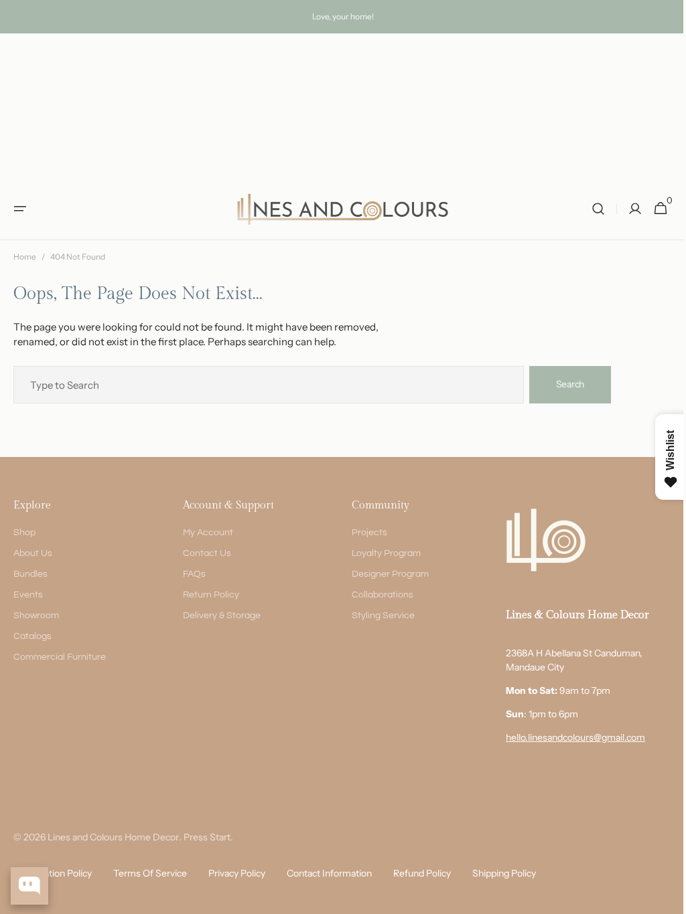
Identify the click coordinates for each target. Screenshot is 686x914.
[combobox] (268, 384)
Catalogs (32, 636)
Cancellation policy (52, 873)
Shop (24, 532)
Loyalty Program (379, 553)
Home (24, 257)
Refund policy (422, 873)
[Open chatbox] (29, 886)
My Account (205, 532)
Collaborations (376, 595)
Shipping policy (504, 873)
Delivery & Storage (218, 615)
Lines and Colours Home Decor (113, 837)
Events (28, 595)
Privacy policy (236, 873)
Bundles (30, 574)
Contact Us (204, 553)
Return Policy (208, 595)
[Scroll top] (660, 898)
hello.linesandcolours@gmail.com (565, 737)
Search (570, 384)
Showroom (36, 615)
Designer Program (383, 574)
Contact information (329, 873)
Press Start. (208, 837)
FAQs (191, 574)
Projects (363, 532)
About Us (32, 553)
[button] (20, 208)
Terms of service (150, 873)
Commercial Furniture (59, 657)
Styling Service (376, 615)
